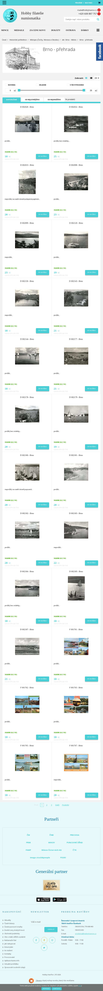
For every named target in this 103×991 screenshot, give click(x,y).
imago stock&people (40, 857)
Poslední (65, 805)
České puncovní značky (13, 927)
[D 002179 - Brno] (76, 414)
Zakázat (56, 988)
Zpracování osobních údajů (14, 967)
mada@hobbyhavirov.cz (87, 10)
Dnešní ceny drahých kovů (14, 930)
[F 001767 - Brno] (76, 762)
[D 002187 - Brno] (27, 646)
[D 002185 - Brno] (76, 588)
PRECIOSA (74, 835)
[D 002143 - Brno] (76, 297)
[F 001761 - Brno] (76, 646)
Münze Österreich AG (52, 850)
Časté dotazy (9, 923)
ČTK (74, 850)
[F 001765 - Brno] (27, 762)
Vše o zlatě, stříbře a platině (14, 937)
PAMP (28, 850)
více (79, 985)
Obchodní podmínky (12, 934)
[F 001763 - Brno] (76, 704)
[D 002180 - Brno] (27, 472)
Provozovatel (9, 957)
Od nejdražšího (54, 100)
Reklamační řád (10, 940)
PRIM (28, 842)
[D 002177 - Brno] (76, 355)
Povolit (46, 988)
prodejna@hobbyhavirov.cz (85, 934)
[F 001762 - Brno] (27, 704)
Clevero (39, 980)
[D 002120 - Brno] (76, 239)
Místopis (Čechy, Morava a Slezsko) (44, 40)
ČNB (51, 835)
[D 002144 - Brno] (27, 355)
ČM (28, 835)
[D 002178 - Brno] (27, 414)
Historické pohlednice (18, 40)
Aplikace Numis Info (11, 961)
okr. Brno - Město (69, 40)
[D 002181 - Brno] (76, 472)
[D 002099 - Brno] (27, 239)
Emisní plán (8, 947)
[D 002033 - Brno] (27, 181)
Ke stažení (8, 950)
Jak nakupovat (9, 944)
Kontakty (7, 954)
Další (57, 805)
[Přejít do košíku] (99, 3)
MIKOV (51, 842)
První (36, 805)
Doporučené (11, 100)
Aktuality (7, 920)
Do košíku (42, 156)
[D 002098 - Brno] (76, 181)
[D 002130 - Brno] (27, 297)
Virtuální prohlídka (11, 964)
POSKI (63, 857)
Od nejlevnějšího (32, 100)
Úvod (4, 40)
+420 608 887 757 (88, 13)
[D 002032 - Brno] (76, 123)
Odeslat (51, 929)
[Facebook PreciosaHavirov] (36, 940)
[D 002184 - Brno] (27, 588)
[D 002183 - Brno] (76, 530)
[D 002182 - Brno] (27, 530)
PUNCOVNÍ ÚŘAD (75, 842)
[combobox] (97, 78)
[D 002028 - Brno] (27, 123)
